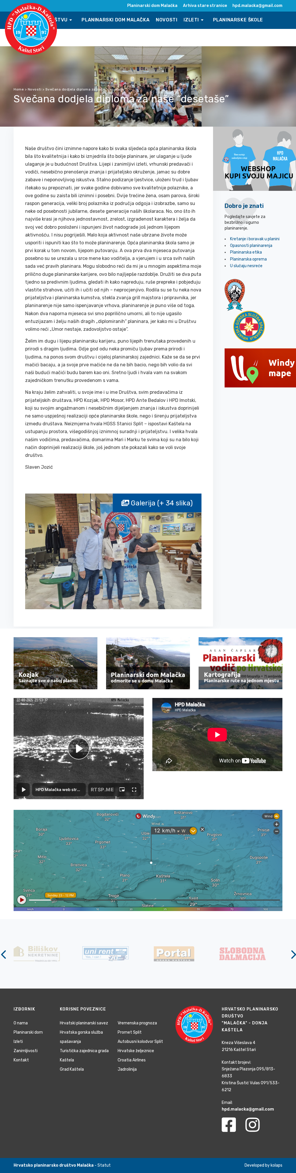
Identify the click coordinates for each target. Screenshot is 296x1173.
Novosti (166, 20)
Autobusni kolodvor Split (140, 1041)
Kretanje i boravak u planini (255, 239)
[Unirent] (37, 953)
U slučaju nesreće (246, 265)
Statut (104, 1165)
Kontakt (21, 1060)
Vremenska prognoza (137, 1023)
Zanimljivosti (26, 1050)
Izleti (192, 20)
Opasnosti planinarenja (251, 245)
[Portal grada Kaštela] (106, 953)
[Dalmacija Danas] (243, 953)
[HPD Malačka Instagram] (256, 1128)
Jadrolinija (127, 1069)
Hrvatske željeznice (136, 1050)
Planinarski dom (28, 1032)
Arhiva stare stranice (205, 5)
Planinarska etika (246, 252)
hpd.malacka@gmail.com (257, 5)
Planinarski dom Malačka (152, 5)
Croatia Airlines (132, 1060)
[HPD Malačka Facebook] (233, 1128)
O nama (21, 1023)
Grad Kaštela (72, 1069)
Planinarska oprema (248, 259)
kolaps (276, 1165)
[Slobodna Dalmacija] (174, 953)
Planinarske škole (238, 20)
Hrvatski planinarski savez (84, 1023)
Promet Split (130, 1032)
